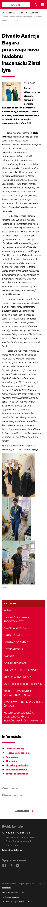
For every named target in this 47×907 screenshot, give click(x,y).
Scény (7, 610)
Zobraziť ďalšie (22, 810)
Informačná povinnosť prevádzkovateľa (17, 619)
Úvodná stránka (9, 13)
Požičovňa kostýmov (17, 769)
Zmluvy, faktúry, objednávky (21, 670)
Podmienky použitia (10, 897)
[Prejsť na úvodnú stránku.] (16, 4)
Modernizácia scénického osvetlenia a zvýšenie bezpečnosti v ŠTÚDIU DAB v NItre (23, 716)
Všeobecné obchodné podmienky (23, 684)
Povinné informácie (15, 663)
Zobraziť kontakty (10, 850)
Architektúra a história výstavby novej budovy (18, 693)
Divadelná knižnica (15, 628)
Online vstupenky (15, 748)
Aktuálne (34, 13)
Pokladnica (12, 757)
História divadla (13, 649)
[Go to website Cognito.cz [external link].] (42, 883)
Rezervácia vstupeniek (18, 753)
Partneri (9, 656)
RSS (30, 901)
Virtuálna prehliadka (17, 765)
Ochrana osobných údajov (13, 901)
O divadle (23, 13)
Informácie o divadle (16, 642)
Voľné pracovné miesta (17, 677)
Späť (4, 587)
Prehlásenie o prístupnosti (13, 892)
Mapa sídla (6, 888)
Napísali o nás (12, 635)
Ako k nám (11, 761)
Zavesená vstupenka (17, 773)
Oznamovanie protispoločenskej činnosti (23, 704)
